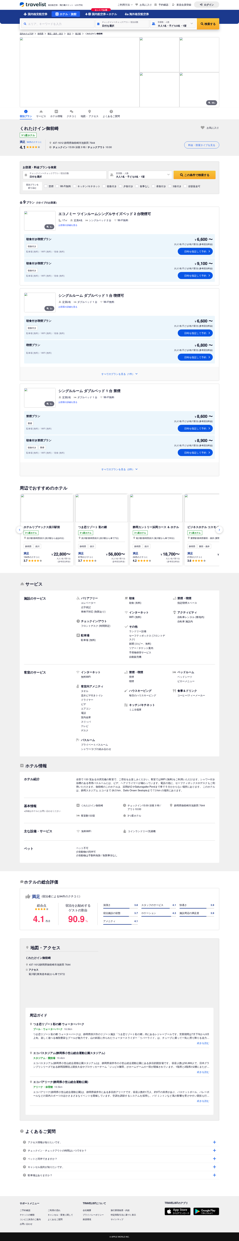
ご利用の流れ (54, 1210)
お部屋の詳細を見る (67, 224)
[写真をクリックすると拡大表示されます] (79, 72)
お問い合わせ (26, 1223)
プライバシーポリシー (93, 1214)
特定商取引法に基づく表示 (123, 1214)
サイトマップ (117, 1219)
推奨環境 (87, 1219)
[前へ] (19, 529)
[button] (122, 24)
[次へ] (219, 529)
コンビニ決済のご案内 (30, 1219)
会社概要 (87, 1210)
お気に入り (146, 4)
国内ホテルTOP (26, 33)
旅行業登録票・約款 (120, 1210)
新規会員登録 (184, 4)
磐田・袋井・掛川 (55, 33)
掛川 (69, 33)
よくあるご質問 (55, 1219)
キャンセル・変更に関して (60, 1214)
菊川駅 (78, 33)
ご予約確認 (25, 1210)
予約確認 (163, 4)
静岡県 (40, 33)
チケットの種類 (27, 1214)
